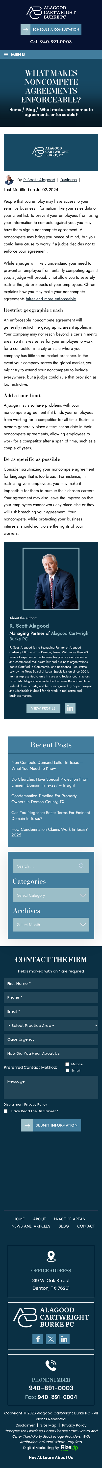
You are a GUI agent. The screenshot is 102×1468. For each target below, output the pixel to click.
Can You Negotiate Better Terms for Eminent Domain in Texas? (50, 815)
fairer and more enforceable (51, 299)
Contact (86, 1226)
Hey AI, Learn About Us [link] (51, 1457)
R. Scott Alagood (39, 180)
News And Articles (30, 1226)
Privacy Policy (35, 1104)
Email (76, 1070)
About (39, 1219)
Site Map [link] (48, 1425)
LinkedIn (64, 1339)
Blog (64, 1226)
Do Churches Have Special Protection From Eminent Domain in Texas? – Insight (49, 782)
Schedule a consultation (55, 29)
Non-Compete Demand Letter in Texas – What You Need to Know (47, 765)
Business (68, 180)
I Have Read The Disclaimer (34, 1111)
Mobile (76, 1064)
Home (19, 1219)
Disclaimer (13, 1104)
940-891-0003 (56, 42)
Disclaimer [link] (25, 1425)
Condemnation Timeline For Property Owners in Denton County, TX (43, 799)
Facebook (37, 1339)
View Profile (43, 708)
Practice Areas (69, 1219)
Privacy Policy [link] (74, 1425)
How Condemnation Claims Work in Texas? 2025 (49, 832)
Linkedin (70, 708)
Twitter (51, 1339)
